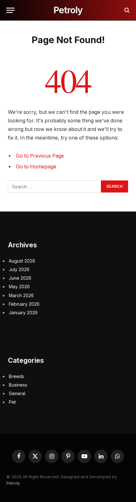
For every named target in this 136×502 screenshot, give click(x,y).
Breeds (16, 376)
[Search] (126, 10)
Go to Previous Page (40, 156)
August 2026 (22, 261)
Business (18, 385)
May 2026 (19, 286)
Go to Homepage (36, 167)
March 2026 (21, 295)
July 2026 (19, 269)
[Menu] (10, 10)
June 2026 (20, 278)
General (17, 393)
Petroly (13, 483)
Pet (12, 402)
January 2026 (23, 312)
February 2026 (24, 304)
